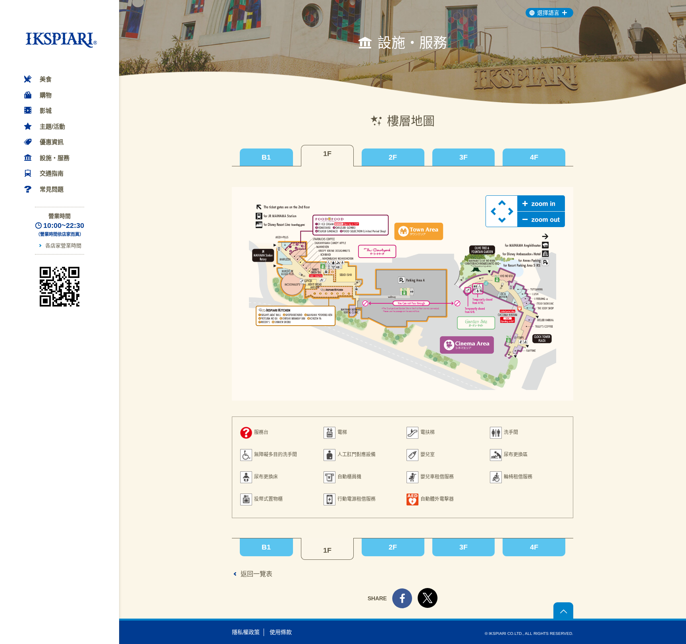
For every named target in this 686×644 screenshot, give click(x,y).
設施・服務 (54, 157)
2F (393, 157)
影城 (46, 110)
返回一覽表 (256, 574)
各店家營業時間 (63, 246)
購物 (46, 95)
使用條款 (281, 632)
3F (463, 157)
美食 (46, 79)
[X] (427, 606)
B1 (266, 157)
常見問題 (52, 189)
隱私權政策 (246, 632)
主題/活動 (52, 126)
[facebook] (402, 599)
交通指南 (52, 173)
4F (534, 157)
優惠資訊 (52, 142)
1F (327, 154)
